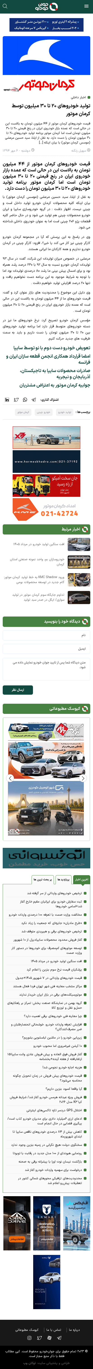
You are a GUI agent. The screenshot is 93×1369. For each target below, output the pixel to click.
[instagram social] (31, 1338)
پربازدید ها (64, 880)
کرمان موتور (23, 412)
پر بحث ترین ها (43, 880)
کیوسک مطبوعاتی (27, 1330)
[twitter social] (41, 1338)
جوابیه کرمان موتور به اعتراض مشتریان (54, 385)
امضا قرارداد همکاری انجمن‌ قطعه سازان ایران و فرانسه (48, 359)
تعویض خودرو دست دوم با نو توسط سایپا (52, 348)
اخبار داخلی (78, 97)
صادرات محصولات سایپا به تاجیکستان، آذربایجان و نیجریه (55, 374)
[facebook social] (51, 1338)
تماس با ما (53, 1330)
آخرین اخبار (81, 880)
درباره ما (74, 1330)
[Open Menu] (86, 6)
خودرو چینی (43, 412)
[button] (10, 778)
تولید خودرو (64, 412)
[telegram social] (61, 1338)
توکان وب (29, 1363)
